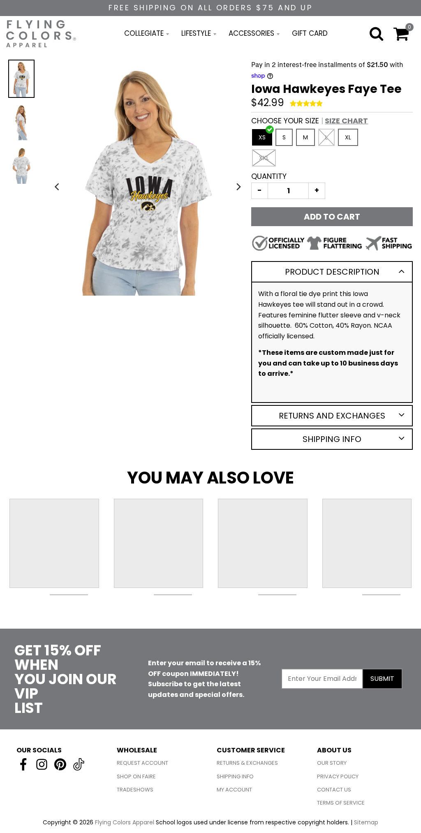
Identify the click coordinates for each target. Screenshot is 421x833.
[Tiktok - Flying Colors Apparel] (79, 764)
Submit (382, 678)
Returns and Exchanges (332, 415)
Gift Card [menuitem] (310, 33)
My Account (234, 790)
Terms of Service (341, 803)
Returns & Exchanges (247, 763)
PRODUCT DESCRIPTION (332, 272)
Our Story (332, 763)
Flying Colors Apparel (124, 822)
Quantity (269, 176)
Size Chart (346, 121)
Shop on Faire (136, 776)
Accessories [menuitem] (251, 33)
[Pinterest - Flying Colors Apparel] (60, 764)
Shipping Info (332, 439)
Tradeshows (135, 790)
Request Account (142, 763)
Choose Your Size (309, 121)
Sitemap (366, 822)
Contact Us (334, 790)
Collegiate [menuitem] (144, 33)
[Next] (238, 187)
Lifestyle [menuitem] (196, 33)
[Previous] (58, 187)
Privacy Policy (338, 776)
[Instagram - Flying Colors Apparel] (42, 764)
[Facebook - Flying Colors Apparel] (23, 764)
